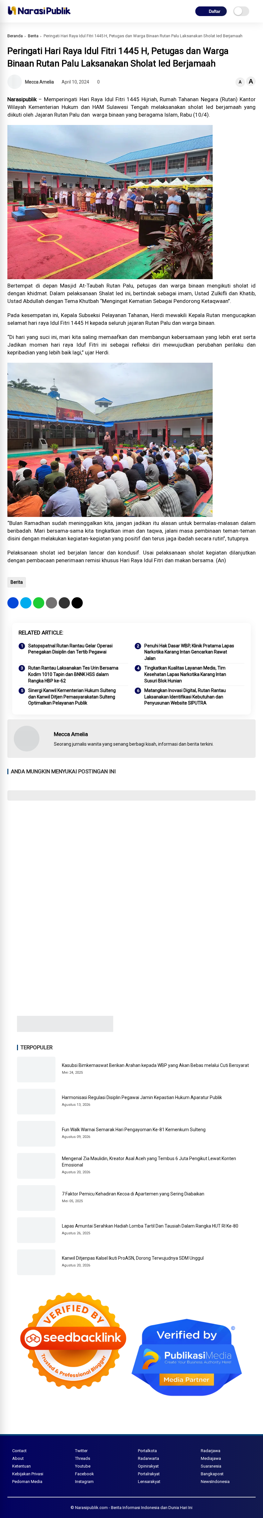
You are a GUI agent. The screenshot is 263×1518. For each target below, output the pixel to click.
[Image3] (65, 1030)
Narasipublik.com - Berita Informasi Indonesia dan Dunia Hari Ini (133, 1507)
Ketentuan (21, 1466)
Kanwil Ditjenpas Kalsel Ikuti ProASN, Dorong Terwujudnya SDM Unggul (133, 1258)
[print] (51, 602)
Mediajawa (211, 1458)
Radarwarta (148, 1458)
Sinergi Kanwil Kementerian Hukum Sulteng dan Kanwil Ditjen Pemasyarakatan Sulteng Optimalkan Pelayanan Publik (72, 697)
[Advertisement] (131, 852)
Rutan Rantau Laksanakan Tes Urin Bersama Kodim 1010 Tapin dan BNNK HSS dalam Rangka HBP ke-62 (73, 674)
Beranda (15, 35)
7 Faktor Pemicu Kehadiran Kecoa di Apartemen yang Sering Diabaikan (133, 1193)
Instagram (84, 1481)
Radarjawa (210, 1450)
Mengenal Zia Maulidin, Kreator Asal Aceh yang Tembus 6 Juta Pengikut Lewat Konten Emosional (149, 1161)
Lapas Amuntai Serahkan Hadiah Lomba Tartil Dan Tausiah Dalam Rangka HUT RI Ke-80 (150, 1226)
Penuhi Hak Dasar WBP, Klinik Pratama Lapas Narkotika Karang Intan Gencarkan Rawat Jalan (189, 652)
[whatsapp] (38, 602)
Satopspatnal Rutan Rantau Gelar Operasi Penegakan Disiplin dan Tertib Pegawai (70, 649)
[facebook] (13, 602)
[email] (64, 602)
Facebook (84, 1473)
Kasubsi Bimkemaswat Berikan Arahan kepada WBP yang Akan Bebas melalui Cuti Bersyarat (155, 1065)
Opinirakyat (148, 1466)
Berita (33, 35)
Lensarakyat (149, 1481)
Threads (82, 1458)
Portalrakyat (149, 1473)
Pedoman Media (27, 1481)
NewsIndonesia (215, 1481)
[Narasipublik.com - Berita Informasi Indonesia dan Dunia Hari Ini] (39, 16)
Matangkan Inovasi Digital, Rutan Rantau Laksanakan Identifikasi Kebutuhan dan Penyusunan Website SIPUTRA (185, 697)
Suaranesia (211, 1466)
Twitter (81, 1450)
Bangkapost (212, 1473)
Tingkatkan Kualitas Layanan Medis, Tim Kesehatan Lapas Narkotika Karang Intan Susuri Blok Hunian (185, 674)
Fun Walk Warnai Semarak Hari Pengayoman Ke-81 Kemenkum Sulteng (134, 1129)
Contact (19, 1450)
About (18, 1458)
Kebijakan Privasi (27, 1473)
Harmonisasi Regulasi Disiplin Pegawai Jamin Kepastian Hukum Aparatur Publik (142, 1097)
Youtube (82, 1466)
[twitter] (25, 602)
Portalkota (147, 1450)
